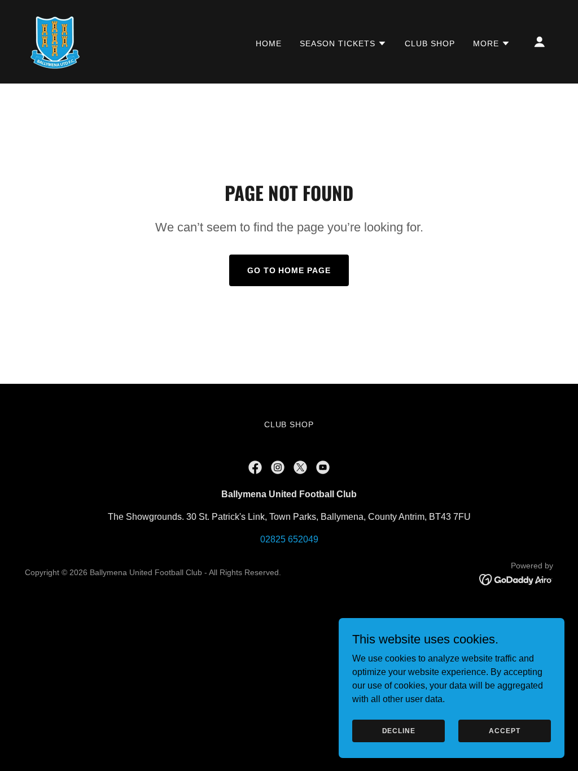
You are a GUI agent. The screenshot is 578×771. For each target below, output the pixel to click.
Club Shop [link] (430, 43)
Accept (504, 730)
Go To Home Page (289, 270)
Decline (398, 730)
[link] (54, 41)
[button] (343, 43)
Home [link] (269, 43)
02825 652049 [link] (289, 539)
